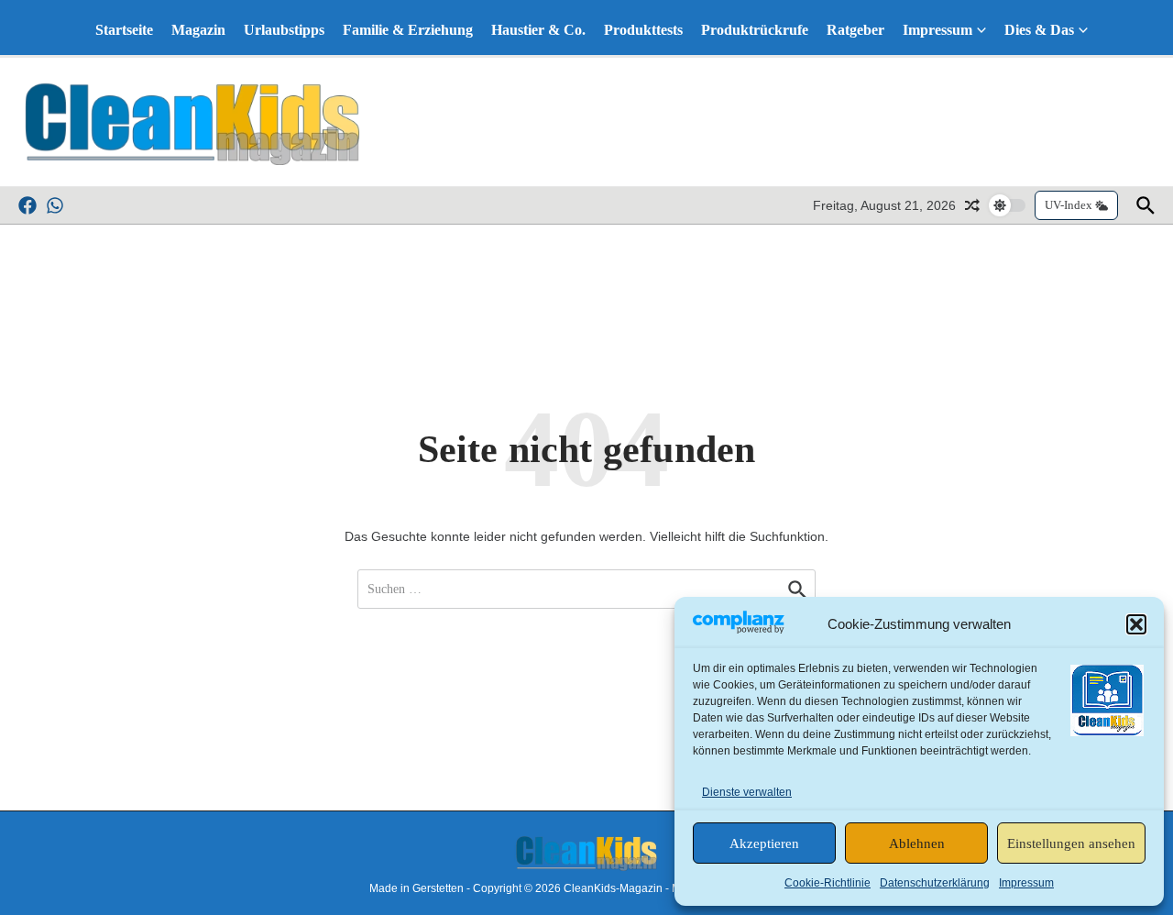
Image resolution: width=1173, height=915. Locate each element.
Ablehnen (917, 843)
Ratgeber (855, 30)
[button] (1136, 624)
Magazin (198, 30)
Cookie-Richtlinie (827, 882)
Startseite (124, 30)
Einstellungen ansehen (1071, 843)
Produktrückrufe (754, 30)
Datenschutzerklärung (935, 882)
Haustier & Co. (538, 30)
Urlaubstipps (284, 30)
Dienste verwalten (747, 792)
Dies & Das (1039, 30)
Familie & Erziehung (408, 30)
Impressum (1026, 882)
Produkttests (643, 30)
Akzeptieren (764, 843)
